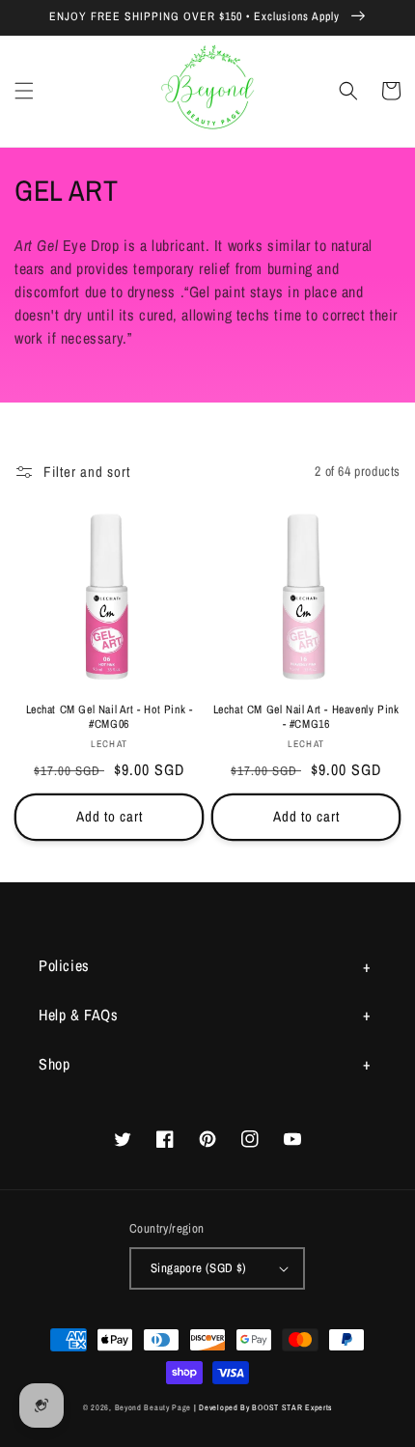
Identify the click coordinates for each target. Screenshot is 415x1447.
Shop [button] (54, 1063)
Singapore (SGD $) (199, 1268)
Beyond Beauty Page (153, 1407)
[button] (24, 91)
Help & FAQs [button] (79, 1014)
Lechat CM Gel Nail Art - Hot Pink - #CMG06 (109, 718)
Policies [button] (64, 965)
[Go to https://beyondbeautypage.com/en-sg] (207, 91)
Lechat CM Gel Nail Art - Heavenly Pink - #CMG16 (306, 718)
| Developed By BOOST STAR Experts (263, 1407)
